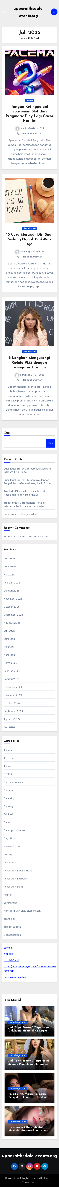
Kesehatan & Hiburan (16, 878)
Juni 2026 (10, 566)
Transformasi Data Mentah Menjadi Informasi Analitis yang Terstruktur (29, 1130)
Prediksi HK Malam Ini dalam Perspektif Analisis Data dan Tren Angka (27, 1097)
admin (24, 128)
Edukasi (8, 814)
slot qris (8, 954)
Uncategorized (12, 934)
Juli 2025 (9, 630)
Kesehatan (30, 228)
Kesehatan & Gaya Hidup (18, 870)
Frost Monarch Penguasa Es (20, 514)
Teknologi (9, 918)
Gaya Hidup (10, 838)
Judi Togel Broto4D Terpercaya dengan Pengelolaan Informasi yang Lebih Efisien (28, 1064)
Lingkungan (11, 902)
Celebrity (9, 798)
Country (8, 806)
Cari (7, 432)
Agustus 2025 (12, 622)
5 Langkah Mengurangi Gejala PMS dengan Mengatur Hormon (29, 362)
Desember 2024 (13, 687)
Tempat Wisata (12, 926)
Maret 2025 (10, 663)
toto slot (8, 947)
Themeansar (29, 1182)
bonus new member (15, 977)
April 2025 (10, 655)
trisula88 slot (11, 960)
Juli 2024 (9, 727)
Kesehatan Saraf (13, 886)
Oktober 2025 (12, 606)
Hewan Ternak (12, 846)
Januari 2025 (11, 679)
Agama (8, 750)
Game (29, 100)
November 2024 (13, 695)
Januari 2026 (12, 590)
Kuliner (8, 894)
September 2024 (13, 711)
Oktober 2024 (12, 703)
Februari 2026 (12, 582)
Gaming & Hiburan (14, 830)
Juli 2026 (9, 558)
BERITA (8, 774)
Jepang (8, 854)
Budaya (8, 790)
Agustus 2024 (12, 719)
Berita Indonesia (13, 782)
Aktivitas (9, 758)
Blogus (46, 1178)
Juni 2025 (10, 638)
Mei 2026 (9, 574)
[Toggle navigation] (4, 12)
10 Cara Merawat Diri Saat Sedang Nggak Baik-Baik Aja (29, 239)
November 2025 (13, 598)
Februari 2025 (12, 671)
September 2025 (13, 614)
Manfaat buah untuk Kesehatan (22, 910)
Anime (7, 766)
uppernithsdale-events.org (29, 1156)
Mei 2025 (9, 646)
